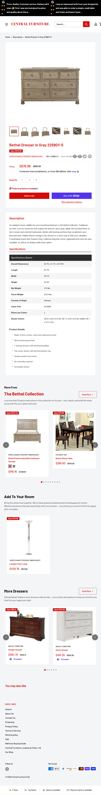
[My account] (95, 24)
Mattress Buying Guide (15, 743)
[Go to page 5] (50, 482)
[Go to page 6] (52, 482)
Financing (9, 722)
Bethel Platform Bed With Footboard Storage (23, 460)
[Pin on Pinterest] (80, 156)
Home (7, 37)
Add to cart (29, 195)
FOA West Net (61, 455)
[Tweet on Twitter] (85, 156)
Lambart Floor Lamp (18, 564)
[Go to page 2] (43, 482)
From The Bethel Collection (72, 156)
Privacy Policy (11, 726)
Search (8, 709)
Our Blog (9, 752)
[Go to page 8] (57, 482)
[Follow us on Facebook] (7, 769)
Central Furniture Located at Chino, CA (23, 748)
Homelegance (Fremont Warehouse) (25, 156)
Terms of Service (13, 730)
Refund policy (11, 735)
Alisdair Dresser (15, 650)
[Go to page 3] (46, 482)
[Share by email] (90, 156)
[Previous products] (6, 445)
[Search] (86, 24)
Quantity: (13, 180)
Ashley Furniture (15, 646)
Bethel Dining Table (64, 458)
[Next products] (95, 445)
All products (17, 37)
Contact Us (10, 718)
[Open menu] (6, 24)
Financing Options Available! (24, 188)
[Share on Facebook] (75, 156)
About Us (9, 713)
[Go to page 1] (41, 482)
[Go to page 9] (59, 482)
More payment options (71, 202)
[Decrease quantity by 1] (22, 180)
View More (86, 394)
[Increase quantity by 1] (36, 180)
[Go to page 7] (55, 482)
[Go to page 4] (48, 482)
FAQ (7, 739)
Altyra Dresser (62, 650)
